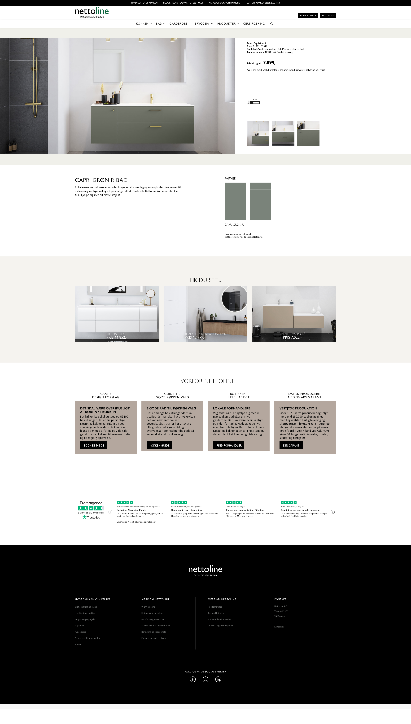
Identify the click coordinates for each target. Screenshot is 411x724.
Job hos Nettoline (216, 613)
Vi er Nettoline (148, 607)
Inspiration (79, 625)
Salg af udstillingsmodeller (87, 638)
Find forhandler (215, 607)
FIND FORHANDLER (229, 445)
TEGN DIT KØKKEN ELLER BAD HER (262, 3)
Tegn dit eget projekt (85, 619)
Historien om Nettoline (152, 613)
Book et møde (308, 15)
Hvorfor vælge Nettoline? (153, 619)
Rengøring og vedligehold (153, 632)
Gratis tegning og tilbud (86, 607)
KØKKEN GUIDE (159, 445)
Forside (78, 644)
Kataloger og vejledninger (224, 3)
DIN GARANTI (291, 445)
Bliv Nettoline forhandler (219, 619)
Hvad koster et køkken (144, 3)
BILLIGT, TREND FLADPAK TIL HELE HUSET (183, 3)
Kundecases (80, 632)
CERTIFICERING (254, 23)
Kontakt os (279, 627)
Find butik (328, 15)
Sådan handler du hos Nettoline (156, 625)
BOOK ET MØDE (93, 445)
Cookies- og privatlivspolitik (220, 625)
